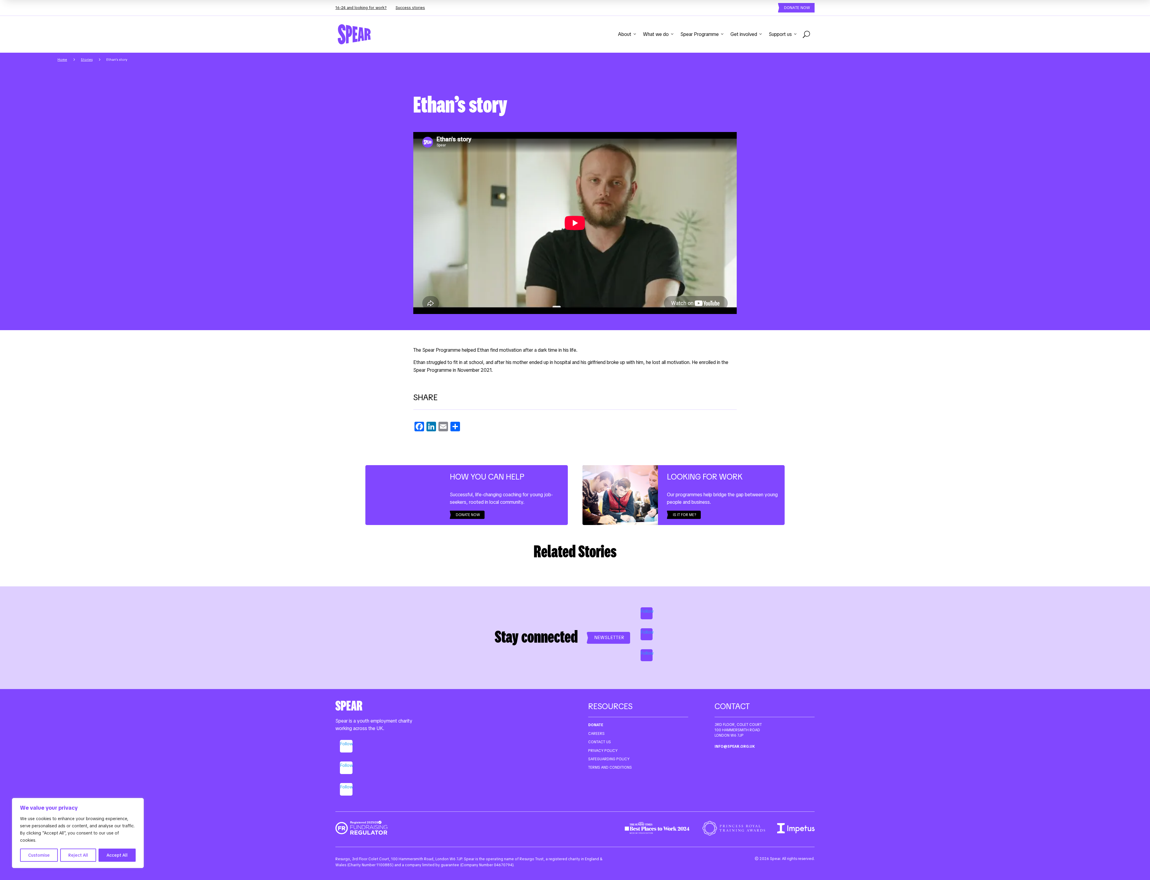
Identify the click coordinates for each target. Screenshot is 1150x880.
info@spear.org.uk (735, 746)
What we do (656, 34)
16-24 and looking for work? (361, 7)
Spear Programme (699, 34)
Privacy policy (603, 750)
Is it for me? (684, 514)
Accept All (117, 855)
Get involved (743, 34)
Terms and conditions (610, 767)
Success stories (410, 7)
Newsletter (609, 638)
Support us (780, 34)
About (624, 34)
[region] (78, 833)
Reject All (78, 855)
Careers (596, 733)
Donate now (797, 7)
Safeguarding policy (609, 759)
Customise (39, 855)
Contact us (599, 742)
